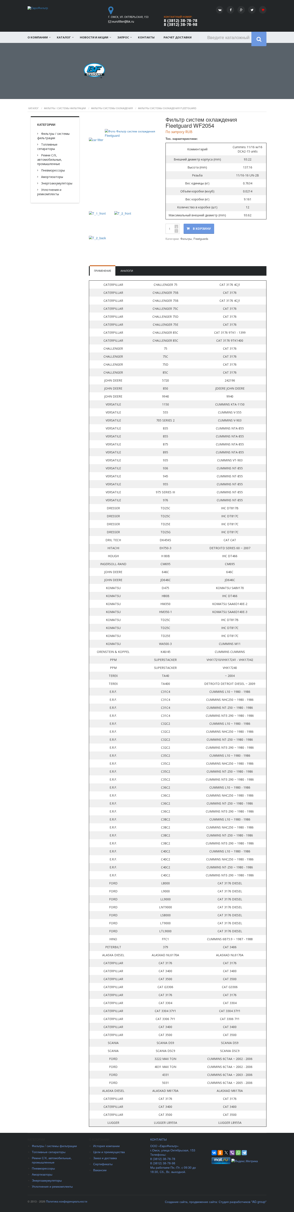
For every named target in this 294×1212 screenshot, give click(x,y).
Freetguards (200, 239)
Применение (102, 271)
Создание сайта (176, 1201)
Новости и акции (94, 37)
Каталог (64, 37)
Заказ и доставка (105, 1158)
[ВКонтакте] (214, 1152)
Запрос (123, 37)
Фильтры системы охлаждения (112, 108)
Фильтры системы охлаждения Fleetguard (167, 108)
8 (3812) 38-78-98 (180, 24)
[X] (226, 1152)
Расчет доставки (178, 37)
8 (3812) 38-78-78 (180, 20)
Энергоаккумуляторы (56, 183)
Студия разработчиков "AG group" (242, 1201)
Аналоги (127, 271)
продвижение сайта (203, 1201)
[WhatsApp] (238, 1152)
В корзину (202, 228)
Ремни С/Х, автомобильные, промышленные (49, 159)
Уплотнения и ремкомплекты (49, 192)
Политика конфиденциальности (66, 1201)
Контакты (146, 37)
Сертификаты (103, 1164)
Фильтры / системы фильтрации (65, 108)
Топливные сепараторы (47, 146)
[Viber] (232, 1152)
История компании (106, 1146)
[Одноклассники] (220, 1152)
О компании (38, 37)
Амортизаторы (52, 177)
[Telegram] (244, 1152)
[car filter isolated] (124, 162)
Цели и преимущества (109, 1152)
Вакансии (100, 1170)
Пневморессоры (53, 170)
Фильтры (186, 239)
